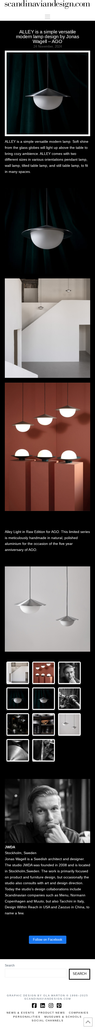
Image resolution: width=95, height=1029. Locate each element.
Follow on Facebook (47, 939)
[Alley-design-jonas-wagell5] (69, 724)
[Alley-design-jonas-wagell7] (43, 750)
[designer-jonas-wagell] (69, 673)
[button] (47, 17)
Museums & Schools (63, 1016)
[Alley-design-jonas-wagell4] (43, 698)
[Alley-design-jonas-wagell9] (17, 724)
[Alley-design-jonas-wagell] (17, 698)
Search (10, 965)
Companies (79, 1012)
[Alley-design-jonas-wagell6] (43, 724)
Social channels (48, 1020)
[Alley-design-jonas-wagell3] (43, 673)
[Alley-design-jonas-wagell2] (17, 673)
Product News (51, 1012)
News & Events (20, 1012)
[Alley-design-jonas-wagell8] (69, 698)
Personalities (27, 1016)
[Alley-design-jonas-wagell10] (17, 750)
